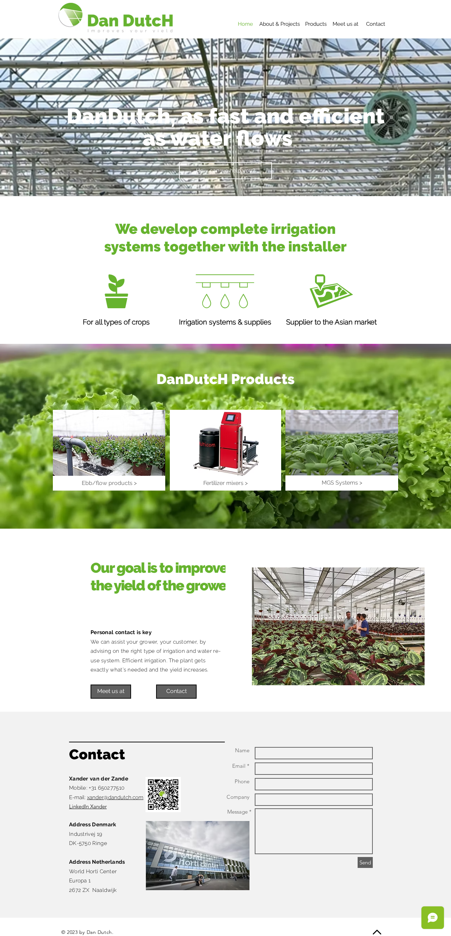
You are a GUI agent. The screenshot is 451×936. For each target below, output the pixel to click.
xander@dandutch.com (115, 797)
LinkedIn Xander (88, 806)
